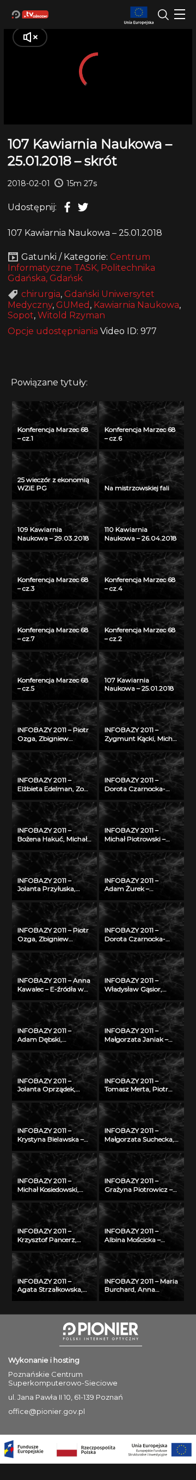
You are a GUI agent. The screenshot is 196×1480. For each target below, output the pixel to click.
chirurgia (40, 294)
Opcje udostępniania (53, 331)
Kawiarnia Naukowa (136, 305)
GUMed (73, 305)
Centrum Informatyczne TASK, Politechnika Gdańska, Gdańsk (81, 267)
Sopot (21, 315)
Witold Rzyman (71, 315)
